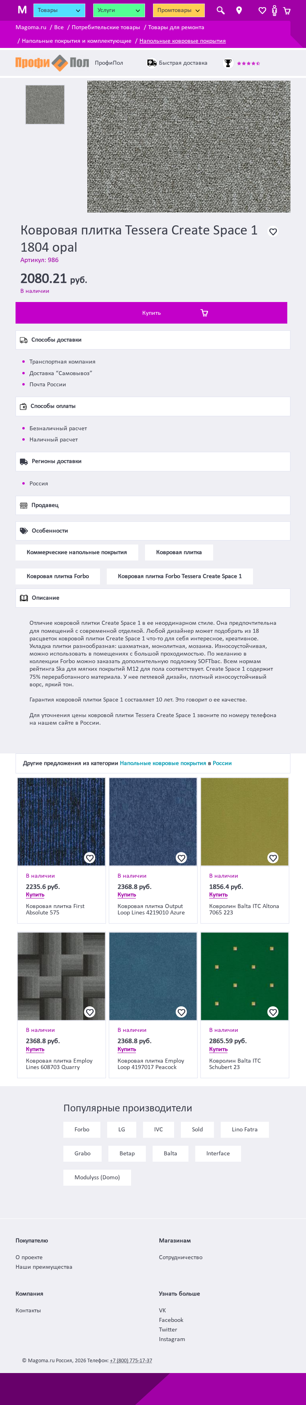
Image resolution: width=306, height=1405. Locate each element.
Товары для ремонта (176, 27)
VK (162, 1311)
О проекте (29, 1257)
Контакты (28, 1311)
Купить (151, 313)
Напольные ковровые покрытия (182, 41)
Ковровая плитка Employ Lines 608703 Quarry (59, 1064)
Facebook (171, 1320)
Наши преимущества (44, 1267)
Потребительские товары (106, 27)
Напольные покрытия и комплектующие (76, 41)
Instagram (172, 1339)
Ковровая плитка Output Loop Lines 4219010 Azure (151, 909)
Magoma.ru (31, 27)
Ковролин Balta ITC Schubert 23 (235, 1064)
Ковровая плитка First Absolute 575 (55, 909)
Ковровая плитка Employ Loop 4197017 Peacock (151, 1064)
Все (59, 27)
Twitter (168, 1330)
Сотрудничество (180, 1257)
